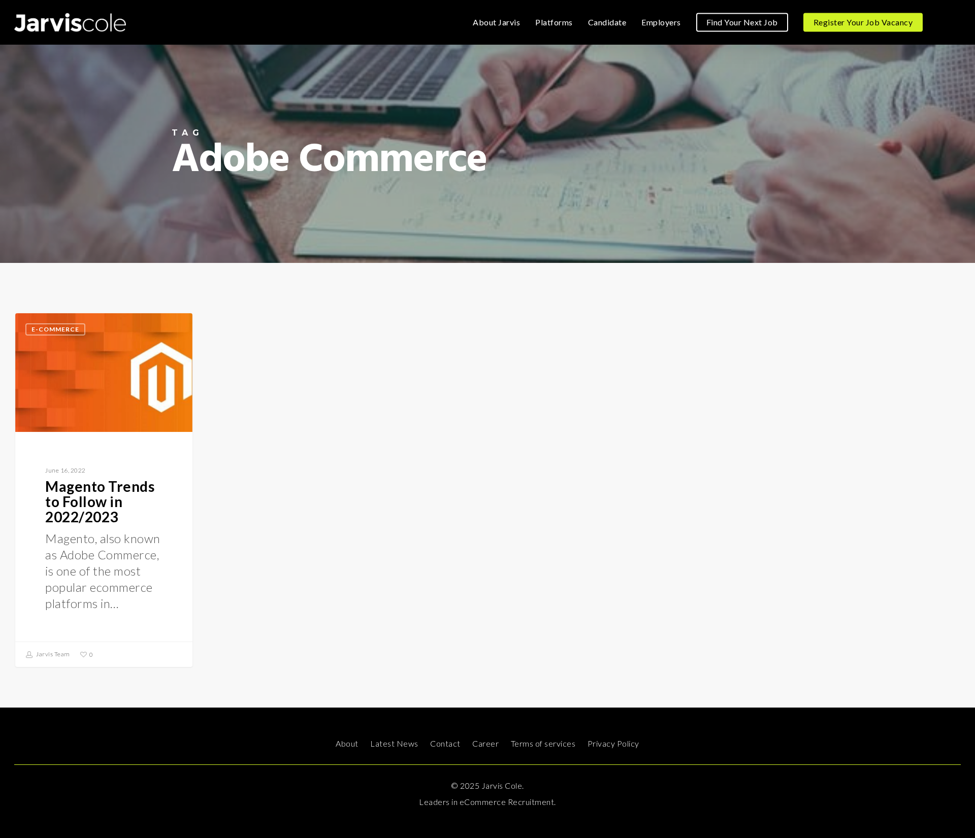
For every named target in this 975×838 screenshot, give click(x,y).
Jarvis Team (52, 654)
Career (485, 743)
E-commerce (55, 329)
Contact (445, 743)
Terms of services (543, 743)
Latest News (394, 743)
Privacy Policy (613, 743)
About (347, 743)
